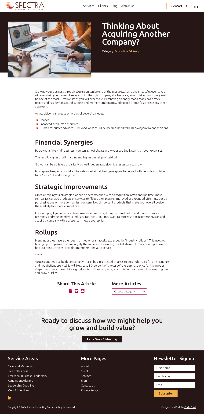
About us (87, 366)
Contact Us (179, 6)
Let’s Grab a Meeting (102, 339)
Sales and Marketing (21, 366)
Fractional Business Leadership (27, 375)
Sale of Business (18, 371)
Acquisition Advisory (126, 51)
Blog (114, 6)
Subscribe (166, 393)
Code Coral (190, 407)
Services (88, 6)
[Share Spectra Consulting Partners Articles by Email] (82, 290)
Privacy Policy (89, 390)
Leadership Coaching (21, 385)
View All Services (18, 390)
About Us (127, 6)
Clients (103, 6)
